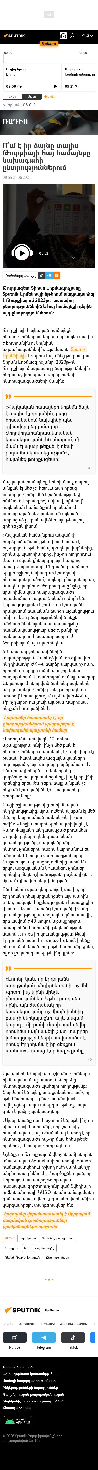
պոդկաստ (28, 1238)
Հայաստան (27, 1324)
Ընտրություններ (57, 1257)
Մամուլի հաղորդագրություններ (29, 1380)
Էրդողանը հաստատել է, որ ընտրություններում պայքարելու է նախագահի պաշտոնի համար (39, 723)
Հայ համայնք (44, 1248)
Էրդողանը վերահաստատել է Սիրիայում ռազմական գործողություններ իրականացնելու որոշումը (47, 1220)
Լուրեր (11, 74)
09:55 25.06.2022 (16, 177)
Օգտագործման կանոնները (26, 1373)
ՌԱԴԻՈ (10, 1238)
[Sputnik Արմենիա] (15, 37)
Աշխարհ (48, 1324)
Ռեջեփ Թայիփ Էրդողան (22, 1257)
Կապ (55, 1373)
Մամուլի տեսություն (81, 74)
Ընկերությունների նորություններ (30, 1387)
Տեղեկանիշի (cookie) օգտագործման (33, 1401)
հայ (26, 1248)
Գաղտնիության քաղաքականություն (33, 1394)
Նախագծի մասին (18, 1367)
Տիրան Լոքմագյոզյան (58, 1238)
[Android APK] (18, 1421)
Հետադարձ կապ (17, 1407)
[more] (90, 468)
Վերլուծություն (74, 1324)
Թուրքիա (11, 1248)
